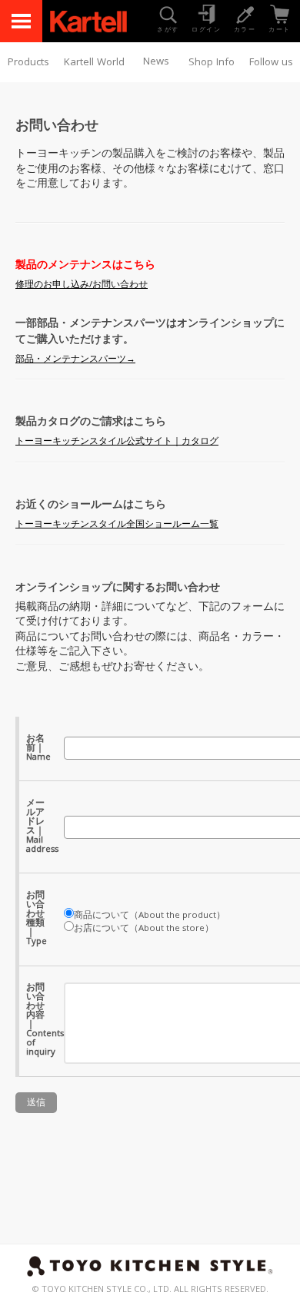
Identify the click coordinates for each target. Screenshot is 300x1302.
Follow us (271, 63)
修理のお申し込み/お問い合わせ (81, 285)
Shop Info (211, 63)
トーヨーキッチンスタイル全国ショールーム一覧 (116, 525)
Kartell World (94, 63)
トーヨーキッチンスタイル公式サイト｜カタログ (116, 442)
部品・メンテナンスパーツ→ (75, 360)
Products (28, 63)
